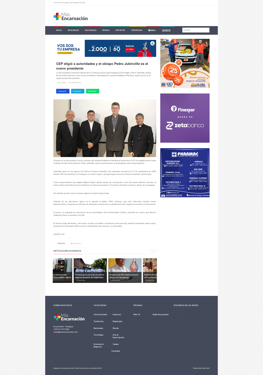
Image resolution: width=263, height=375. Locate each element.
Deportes (120, 30)
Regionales (73, 30)
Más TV (137, 314)
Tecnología (98, 335)
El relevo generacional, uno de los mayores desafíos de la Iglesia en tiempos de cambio (103, 277)
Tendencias (136, 30)
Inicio (59, 30)
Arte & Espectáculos (118, 336)
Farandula (116, 351)
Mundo (106, 30)
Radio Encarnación (161, 314)
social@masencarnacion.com (65, 332)
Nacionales (90, 30)
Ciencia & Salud (100, 314)
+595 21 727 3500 (61, 329)
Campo (116, 344)
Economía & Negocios (99, 345)
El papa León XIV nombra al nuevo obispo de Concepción (138, 276)
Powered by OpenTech (201, 368)
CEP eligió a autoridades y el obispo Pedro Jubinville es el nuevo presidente (102, 66)
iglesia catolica (75, 243)
